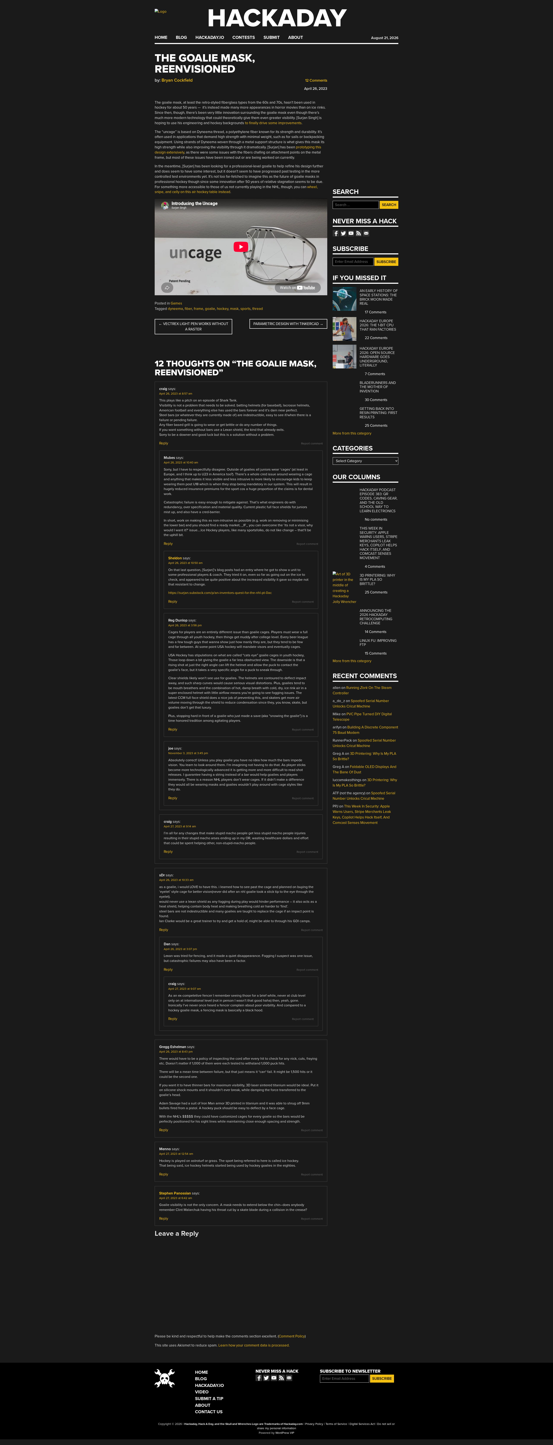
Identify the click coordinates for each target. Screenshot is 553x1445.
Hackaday (277, 18)
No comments (375, 519)
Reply (163, 443)
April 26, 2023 (315, 88)
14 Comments (375, 632)
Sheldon (175, 558)
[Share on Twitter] (163, 87)
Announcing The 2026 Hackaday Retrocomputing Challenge (376, 617)
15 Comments (375, 653)
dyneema (175, 308)
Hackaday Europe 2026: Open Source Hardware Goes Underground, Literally (377, 357)
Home (161, 37)
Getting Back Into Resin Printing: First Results (378, 412)
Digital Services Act (362, 1424)
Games (176, 303)
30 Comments (375, 400)
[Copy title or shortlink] (182, 88)
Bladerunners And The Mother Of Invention (378, 387)
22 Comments (376, 338)
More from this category (352, 433)
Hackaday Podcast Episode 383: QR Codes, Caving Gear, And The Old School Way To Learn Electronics (378, 500)
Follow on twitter (343, 233)
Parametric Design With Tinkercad (288, 324)
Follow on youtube (351, 233)
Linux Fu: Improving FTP (378, 642)
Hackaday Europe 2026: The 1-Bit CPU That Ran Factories (378, 325)
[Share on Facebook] (157, 87)
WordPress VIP (284, 1433)
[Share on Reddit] (175, 87)
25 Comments (376, 425)
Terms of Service (336, 1424)
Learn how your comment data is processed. (254, 1345)
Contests (243, 37)
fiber (188, 308)
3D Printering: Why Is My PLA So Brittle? (377, 579)
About (295, 37)
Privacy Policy (314, 1424)
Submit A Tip (209, 1398)
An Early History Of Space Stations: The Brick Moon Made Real (379, 297)
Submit (272, 37)
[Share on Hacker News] (169, 87)
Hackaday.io (209, 37)
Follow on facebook (336, 233)
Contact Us (208, 1412)
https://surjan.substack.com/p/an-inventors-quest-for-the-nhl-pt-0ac (220, 593)
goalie (210, 308)
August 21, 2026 (384, 38)
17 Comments (375, 312)
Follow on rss (358, 233)
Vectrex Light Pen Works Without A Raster (193, 327)
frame (198, 308)
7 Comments (374, 374)
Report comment (312, 443)
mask (234, 308)
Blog (181, 37)
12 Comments (315, 80)
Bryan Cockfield (177, 80)
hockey (222, 308)
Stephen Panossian (175, 1193)
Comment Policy (292, 1336)
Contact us (366, 233)
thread (257, 308)
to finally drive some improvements (273, 123)
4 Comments (374, 566)
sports (245, 308)
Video (202, 1392)
